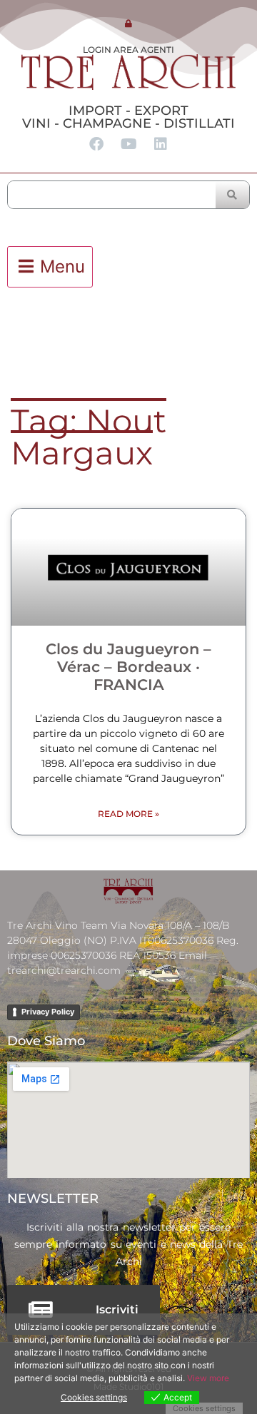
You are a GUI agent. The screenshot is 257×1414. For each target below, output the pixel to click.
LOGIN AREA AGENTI (128, 49)
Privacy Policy (47, 1012)
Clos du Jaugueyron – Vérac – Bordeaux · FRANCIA (128, 666)
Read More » (128, 813)
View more (208, 1378)
